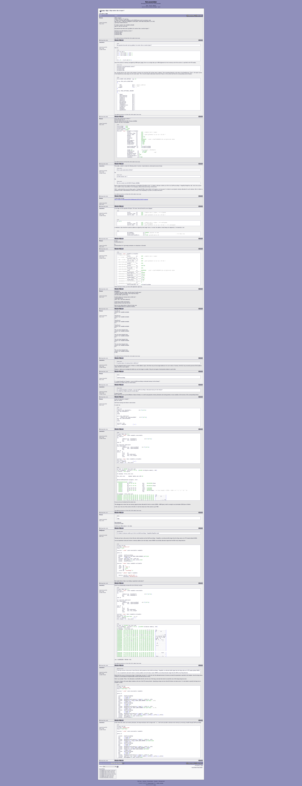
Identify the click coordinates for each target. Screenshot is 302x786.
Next (107, 13)
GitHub (158, 783)
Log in (159, 6)
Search (150, 5)
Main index (140, 781)
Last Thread (194, 767)
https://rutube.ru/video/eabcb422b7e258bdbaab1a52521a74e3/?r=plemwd (131, 199)
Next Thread (199, 767)
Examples (156, 781)
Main (107, 10)
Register (154, 5)
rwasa (155, 784)
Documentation (150, 781)
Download (144, 781)
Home (147, 5)
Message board (162, 781)
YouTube (161, 783)
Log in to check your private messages (149, 6)
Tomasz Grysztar (150, 783)
